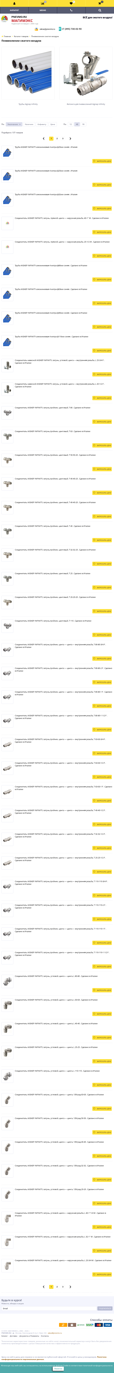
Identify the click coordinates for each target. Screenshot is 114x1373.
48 (77, 124)
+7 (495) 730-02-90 (71, 29)
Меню (43, 10)
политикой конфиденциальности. (98, 1365)
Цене (52, 124)
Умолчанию (13, 124)
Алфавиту (42, 124)
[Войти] (14, 3)
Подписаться (105, 1308)
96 (83, 124)
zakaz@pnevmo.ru (47, 29)
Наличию (29, 124)
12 (71, 124)
